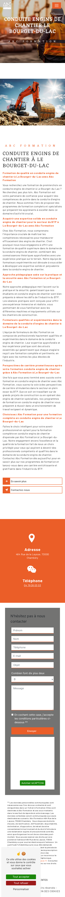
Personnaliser (21, 889)
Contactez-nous (20, 489)
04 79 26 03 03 (32, 585)
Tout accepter (21, 876)
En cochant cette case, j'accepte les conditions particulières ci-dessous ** (34, 718)
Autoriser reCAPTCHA (32, 783)
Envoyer (31, 730)
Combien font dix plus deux (27, 673)
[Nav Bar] (56, 5)
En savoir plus (18, 481)
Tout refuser (21, 883)
